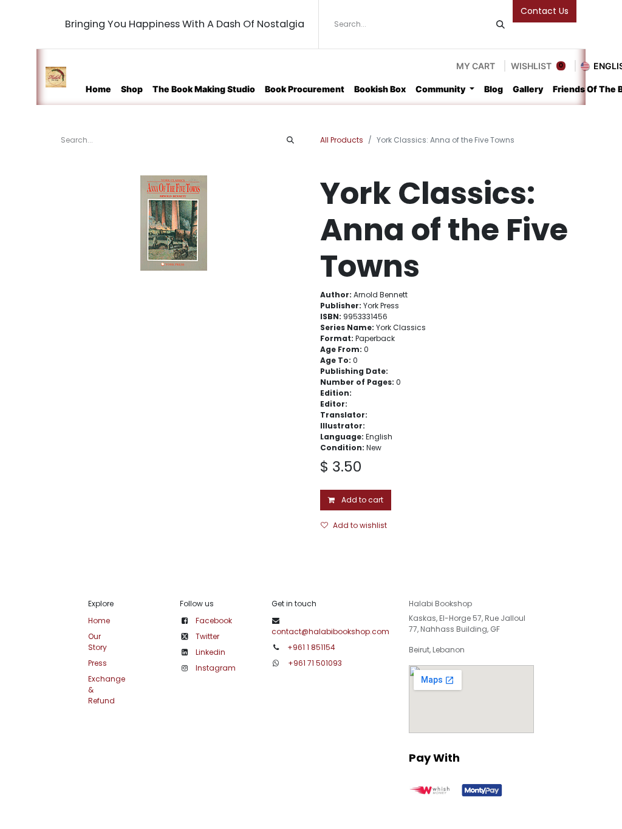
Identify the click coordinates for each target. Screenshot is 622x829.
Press (97, 663)
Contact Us (545, 11)
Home (99, 620)
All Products (341, 140)
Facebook (214, 620)
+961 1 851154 (311, 647)
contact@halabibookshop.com (330, 631)
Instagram (216, 668)
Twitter (207, 636)
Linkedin (210, 652)
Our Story (97, 641)
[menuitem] (98, 89)
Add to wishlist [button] (360, 525)
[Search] (500, 24)
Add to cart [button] (361, 500)
